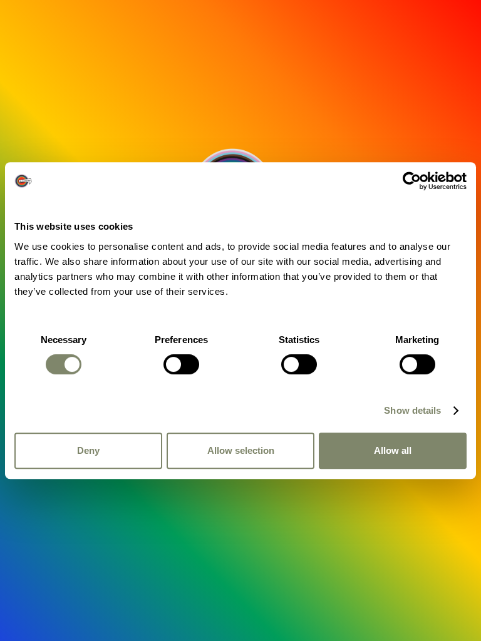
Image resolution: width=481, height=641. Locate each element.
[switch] (181, 364)
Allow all (392, 450)
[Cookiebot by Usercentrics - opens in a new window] (412, 181)
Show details (412, 410)
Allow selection (240, 450)
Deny (88, 450)
